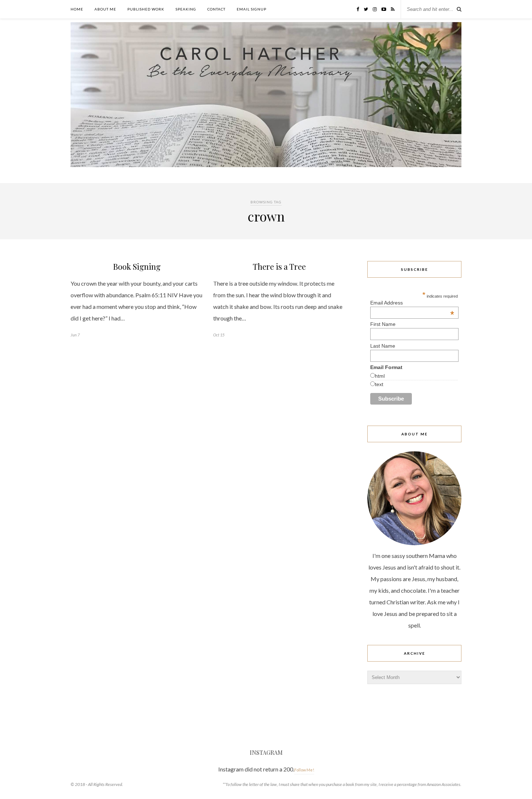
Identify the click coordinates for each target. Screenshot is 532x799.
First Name (383, 324)
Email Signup (251, 9)
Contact (216, 9)
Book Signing (137, 266)
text (379, 384)
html (380, 376)
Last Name (382, 346)
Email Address (412, 303)
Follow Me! (304, 769)
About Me (105, 9)
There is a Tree (279, 266)
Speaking (186, 9)
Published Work (145, 9)
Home (77, 9)
